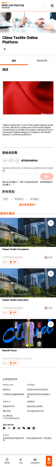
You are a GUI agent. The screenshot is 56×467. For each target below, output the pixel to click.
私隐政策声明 (8, 406)
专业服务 (34, 199)
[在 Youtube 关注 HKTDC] (28, 428)
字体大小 (7, 401)
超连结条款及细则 (35, 406)
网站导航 (7, 411)
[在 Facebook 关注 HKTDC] (4, 428)
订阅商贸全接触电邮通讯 (13, 394)
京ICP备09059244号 (35, 411)
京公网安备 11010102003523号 (11, 417)
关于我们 (31, 385)
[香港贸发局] (28, 381)
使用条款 (31, 401)
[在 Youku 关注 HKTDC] (33, 428)
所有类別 (19, 199)
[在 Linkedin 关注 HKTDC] (14, 428)
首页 (6, 199)
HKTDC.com (8, 385)
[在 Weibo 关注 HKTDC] (19, 428)
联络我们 (7, 389)
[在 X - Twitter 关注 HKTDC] (9, 428)
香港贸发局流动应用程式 (37, 389)
